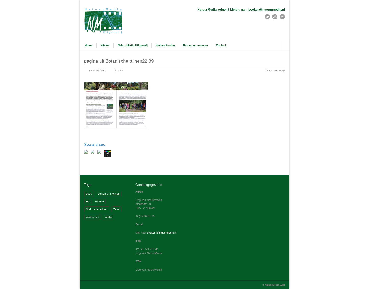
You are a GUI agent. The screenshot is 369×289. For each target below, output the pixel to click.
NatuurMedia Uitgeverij (133, 45)
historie (99, 201)
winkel (109, 217)
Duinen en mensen (195, 45)
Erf (87, 201)
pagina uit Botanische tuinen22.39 (119, 61)
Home (88, 45)
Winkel (105, 45)
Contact (221, 45)
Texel (116, 209)
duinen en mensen (109, 193)
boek (89, 193)
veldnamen (92, 217)
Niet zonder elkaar (96, 209)
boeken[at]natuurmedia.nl (162, 232)
